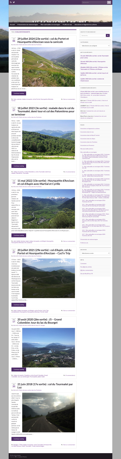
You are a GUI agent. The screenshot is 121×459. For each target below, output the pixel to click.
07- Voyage (41, 325)
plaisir (39, 376)
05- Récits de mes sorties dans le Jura (27, 325)
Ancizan (23, 241)
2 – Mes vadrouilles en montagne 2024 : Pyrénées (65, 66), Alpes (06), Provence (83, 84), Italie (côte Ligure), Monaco (96, 162)
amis (14, 241)
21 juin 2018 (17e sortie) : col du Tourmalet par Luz (45, 386)
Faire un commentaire (69, 99)
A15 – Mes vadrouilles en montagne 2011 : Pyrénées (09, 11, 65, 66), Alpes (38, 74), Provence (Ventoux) (96, 226)
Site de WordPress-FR (86, 273)
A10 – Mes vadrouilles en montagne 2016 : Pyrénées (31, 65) (94, 201)
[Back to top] (117, 455)
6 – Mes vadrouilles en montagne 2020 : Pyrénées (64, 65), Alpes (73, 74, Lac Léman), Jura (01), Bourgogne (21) (96, 180)
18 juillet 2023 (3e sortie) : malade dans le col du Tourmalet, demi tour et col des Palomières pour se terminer (42, 111)
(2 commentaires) (70, 172)
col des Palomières (29, 172)
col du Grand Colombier (37, 375)
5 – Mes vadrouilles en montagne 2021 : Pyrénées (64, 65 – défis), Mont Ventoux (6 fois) (96, 175)
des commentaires (86, 270)
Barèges (15, 444)
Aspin (27, 241)
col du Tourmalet (40, 172)
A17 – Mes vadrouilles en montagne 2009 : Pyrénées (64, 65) (94, 234)
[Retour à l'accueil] (60, 13)
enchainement (15, 312)
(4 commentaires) (70, 375)
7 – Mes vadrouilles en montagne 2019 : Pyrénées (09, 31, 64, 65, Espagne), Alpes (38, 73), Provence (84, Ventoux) (96, 185)
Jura (19, 376)
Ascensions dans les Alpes (87, 138)
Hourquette (50, 241)
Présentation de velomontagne (27, 24)
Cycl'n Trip (45, 310)
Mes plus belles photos (86, 148)
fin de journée (47, 444)
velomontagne (40, 446)
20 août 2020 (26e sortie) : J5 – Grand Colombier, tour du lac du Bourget (39, 321)
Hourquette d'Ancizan (47, 99)
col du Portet (36, 99)
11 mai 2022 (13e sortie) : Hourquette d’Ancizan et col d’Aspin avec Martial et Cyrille (45, 182)
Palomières (19, 173)
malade (13, 173)
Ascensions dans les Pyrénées (88, 142)
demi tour (48, 172)
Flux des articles (86, 267)
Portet (13, 100)
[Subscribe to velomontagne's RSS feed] (11, 2)
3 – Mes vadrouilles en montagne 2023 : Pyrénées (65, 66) (96, 167)
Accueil (12, 24)
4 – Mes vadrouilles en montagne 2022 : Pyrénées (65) (96, 171)
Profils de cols (67, 24)
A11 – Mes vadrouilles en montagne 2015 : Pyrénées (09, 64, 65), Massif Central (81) (94, 205)
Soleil (46, 312)
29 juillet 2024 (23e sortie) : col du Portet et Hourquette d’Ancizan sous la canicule (43, 40)
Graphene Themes (22, 456)
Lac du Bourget (25, 376)
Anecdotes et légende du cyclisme (86, 24)
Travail (33, 446)
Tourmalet (26, 173)
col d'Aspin (43, 241)
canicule (19, 99)
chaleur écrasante (27, 99)
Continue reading (19, 93)
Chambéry (27, 375)
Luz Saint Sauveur (16, 446)
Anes (14, 99)
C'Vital (20, 444)
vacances (29, 242)
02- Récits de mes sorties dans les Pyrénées (29, 44)
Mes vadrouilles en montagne (50, 24)
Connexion (83, 263)
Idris (14, 44)
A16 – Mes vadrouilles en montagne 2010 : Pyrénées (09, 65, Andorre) (94, 230)
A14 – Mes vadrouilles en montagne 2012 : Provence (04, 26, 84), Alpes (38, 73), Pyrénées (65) (95, 221)
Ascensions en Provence (87, 145)
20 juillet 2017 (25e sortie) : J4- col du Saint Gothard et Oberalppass (93, 95)
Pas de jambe (33, 376)
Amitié (18, 241)
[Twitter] (14, 2)
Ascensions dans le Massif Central (89, 135)
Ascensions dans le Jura (87, 132)
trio (25, 242)
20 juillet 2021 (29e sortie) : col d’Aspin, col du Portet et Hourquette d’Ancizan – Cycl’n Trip (44, 251)
